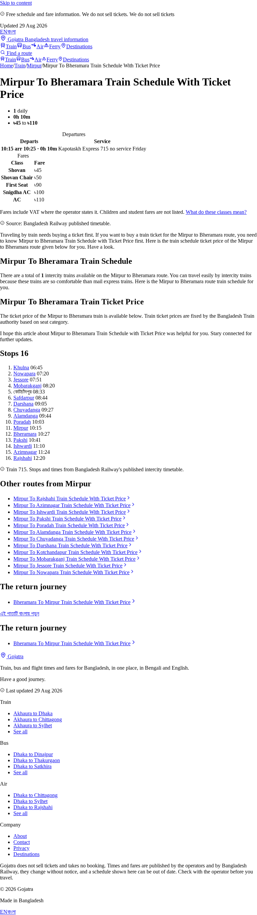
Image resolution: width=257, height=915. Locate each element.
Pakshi (20, 440)
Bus (26, 46)
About (20, 836)
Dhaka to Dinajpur (33, 754)
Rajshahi (22, 458)
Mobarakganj (27, 385)
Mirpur (34, 65)
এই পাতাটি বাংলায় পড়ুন (19, 613)
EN (3, 32)
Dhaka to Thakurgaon (36, 760)
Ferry (55, 46)
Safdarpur (23, 398)
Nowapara (24, 373)
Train (11, 46)
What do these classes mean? (216, 212)
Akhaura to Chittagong (37, 719)
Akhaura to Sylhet (32, 725)
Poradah (22, 422)
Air (40, 46)
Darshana (23, 404)
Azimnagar (25, 452)
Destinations (79, 46)
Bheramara (24, 434)
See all (20, 731)
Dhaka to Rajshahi (33, 807)
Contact (21, 842)
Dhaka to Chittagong (35, 795)
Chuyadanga (26, 410)
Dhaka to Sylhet (30, 801)
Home (6, 65)
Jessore (20, 379)
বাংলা (11, 32)
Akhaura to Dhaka (33, 713)
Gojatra (14, 656)
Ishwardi (22, 446)
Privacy (21, 848)
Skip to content (16, 3)
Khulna (21, 367)
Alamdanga (25, 416)
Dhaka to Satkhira (32, 766)
